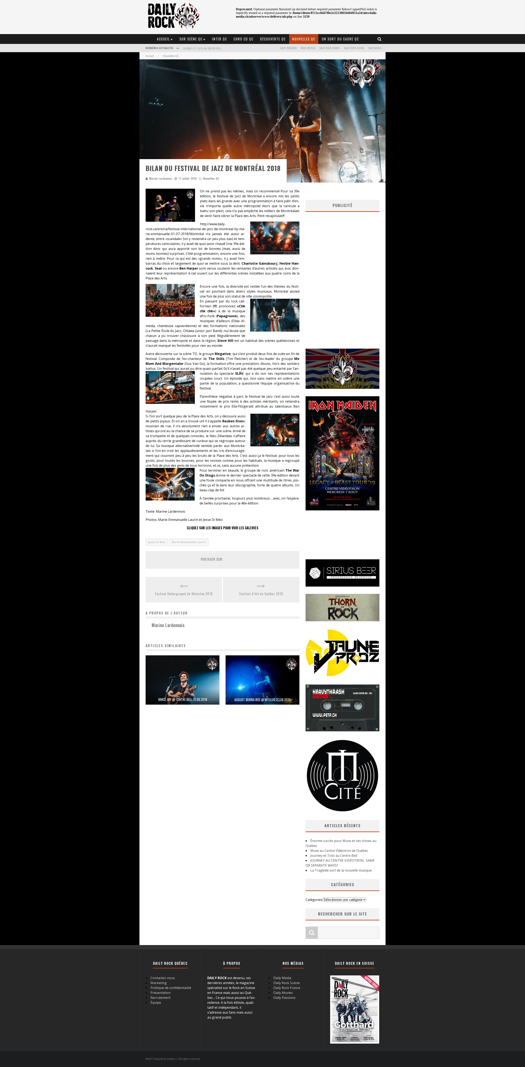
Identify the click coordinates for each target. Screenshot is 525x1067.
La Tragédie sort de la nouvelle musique (341, 870)
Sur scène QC (190, 39)
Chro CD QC (243, 39)
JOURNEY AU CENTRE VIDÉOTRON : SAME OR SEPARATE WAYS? (216, 48)
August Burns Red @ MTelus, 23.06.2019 (262, 699)
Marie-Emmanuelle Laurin (189, 542)
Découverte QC (273, 39)
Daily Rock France (330, 48)
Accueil (163, 39)
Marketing (159, 983)
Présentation (161, 992)
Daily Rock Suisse (354, 48)
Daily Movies (308, 48)
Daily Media (375, 48)
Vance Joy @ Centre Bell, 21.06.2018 (182, 699)
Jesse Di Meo (156, 542)
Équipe (156, 1002)
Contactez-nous (163, 978)
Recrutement (160, 997)
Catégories (314, 899)
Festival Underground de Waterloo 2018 (184, 593)
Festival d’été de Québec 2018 (261, 593)
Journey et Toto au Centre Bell (333, 855)
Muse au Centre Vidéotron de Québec (339, 850)
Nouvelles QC (303, 39)
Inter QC (219, 39)
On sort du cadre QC (340, 39)
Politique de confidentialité (171, 987)
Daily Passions (288, 48)
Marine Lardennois (160, 178)
